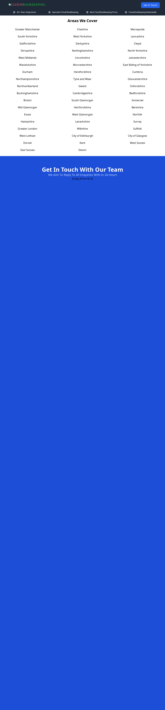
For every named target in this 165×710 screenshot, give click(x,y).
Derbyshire (82, 43)
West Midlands (28, 57)
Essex (27, 114)
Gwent (82, 86)
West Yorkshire (82, 36)
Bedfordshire (137, 93)
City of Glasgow (137, 136)
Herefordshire (82, 72)
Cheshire (82, 29)
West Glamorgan (82, 114)
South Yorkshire (27, 36)
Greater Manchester (27, 29)
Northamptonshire (27, 79)
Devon (82, 150)
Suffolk (137, 128)
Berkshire (137, 107)
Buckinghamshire (27, 93)
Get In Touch (150, 5)
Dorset (27, 143)
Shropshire (27, 50)
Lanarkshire (82, 121)
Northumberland (27, 86)
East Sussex (27, 150)
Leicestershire (137, 57)
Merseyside (138, 29)
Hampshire (27, 121)
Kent (82, 143)
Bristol (27, 100)
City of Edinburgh (82, 136)
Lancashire (137, 36)
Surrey (137, 121)
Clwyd (137, 43)
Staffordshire (27, 43)
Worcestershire (82, 65)
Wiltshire (82, 128)
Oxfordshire (137, 86)
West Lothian (27, 136)
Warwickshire (27, 65)
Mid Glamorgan (27, 107)
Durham (27, 72)
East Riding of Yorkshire (137, 65)
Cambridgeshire (82, 93)
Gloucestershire (137, 79)
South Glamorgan (82, 100)
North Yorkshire (137, 50)
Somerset (137, 100)
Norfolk (137, 114)
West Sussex (137, 143)
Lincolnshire (82, 57)
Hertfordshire (82, 107)
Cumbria (137, 72)
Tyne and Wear (82, 79)
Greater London (27, 128)
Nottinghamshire (82, 50)
